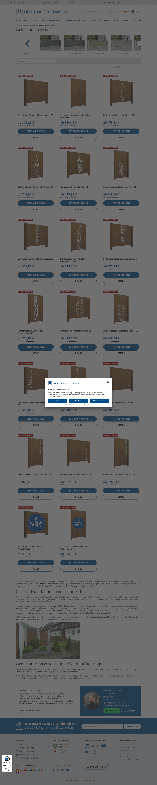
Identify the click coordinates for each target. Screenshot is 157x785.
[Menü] (11, 756)
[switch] (7, 769)
